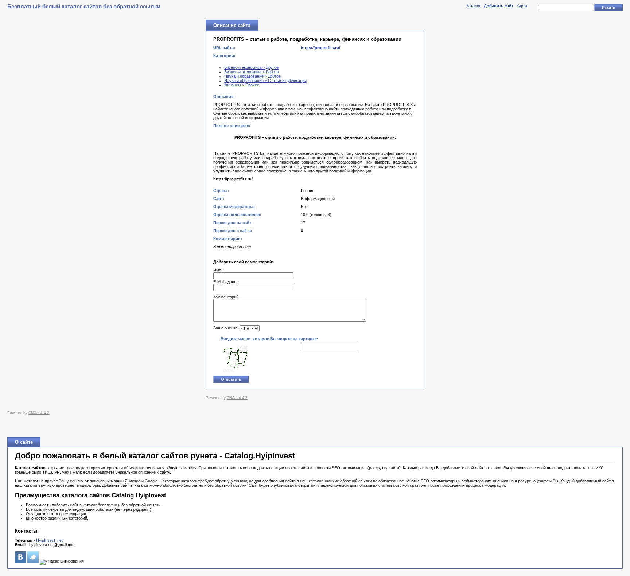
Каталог (473, 6)
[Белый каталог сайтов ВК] (20, 561)
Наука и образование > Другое (252, 76)
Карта (522, 6)
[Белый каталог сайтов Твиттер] (33, 561)
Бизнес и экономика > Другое (251, 67)
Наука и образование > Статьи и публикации (265, 80)
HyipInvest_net (49, 540)
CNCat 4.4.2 (237, 398)
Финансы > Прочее (241, 85)
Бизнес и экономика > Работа (251, 72)
